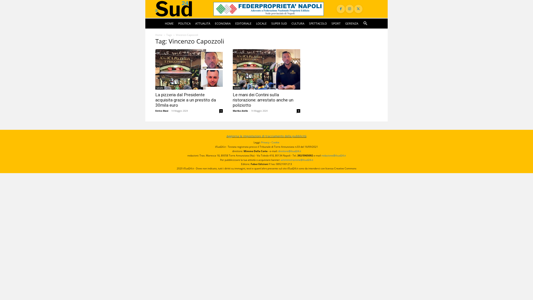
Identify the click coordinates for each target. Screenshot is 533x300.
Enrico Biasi (161, 110)
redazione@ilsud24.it (333, 155)
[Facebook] (341, 9)
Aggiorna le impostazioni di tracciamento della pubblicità (266, 136)
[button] (365, 24)
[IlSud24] (179, 9)
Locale (160, 87)
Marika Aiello (240, 110)
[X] (358, 9)
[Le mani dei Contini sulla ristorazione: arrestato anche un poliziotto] (266, 69)
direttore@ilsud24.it (289, 151)
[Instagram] (349, 9)
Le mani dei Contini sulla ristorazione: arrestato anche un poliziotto (263, 100)
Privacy (265, 142)
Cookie (275, 142)
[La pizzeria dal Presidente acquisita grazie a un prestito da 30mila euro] (189, 69)
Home (158, 35)
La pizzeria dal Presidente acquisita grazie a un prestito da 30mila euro (185, 100)
